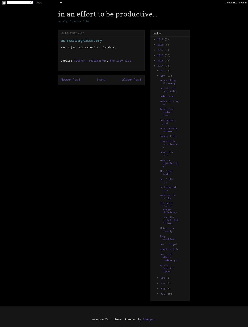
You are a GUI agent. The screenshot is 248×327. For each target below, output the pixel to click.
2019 (161, 39)
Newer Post (71, 80)
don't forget (168, 244)
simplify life (169, 249)
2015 (161, 61)
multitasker (98, 60)
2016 (161, 55)
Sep (163, 283)
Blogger (148, 319)
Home (101, 80)
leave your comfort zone (167, 112)
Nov (163, 76)
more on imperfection (169, 163)
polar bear (167, 96)
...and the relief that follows (169, 220)
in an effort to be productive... (108, 13)
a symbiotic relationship (169, 144)
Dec (163, 71)
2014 (161, 66)
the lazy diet (120, 60)
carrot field (168, 136)
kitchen (79, 60)
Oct (163, 278)
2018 (161, 45)
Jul (163, 294)
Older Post (132, 80)
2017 (161, 50)
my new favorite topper (167, 268)
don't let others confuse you (169, 257)
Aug (163, 288)
